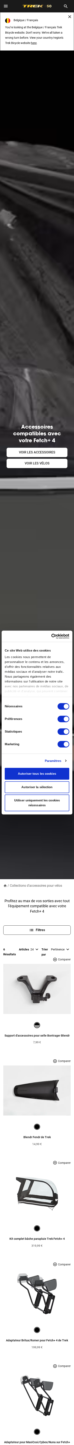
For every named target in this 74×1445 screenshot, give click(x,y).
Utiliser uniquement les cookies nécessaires (37, 803)
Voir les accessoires (37, 452)
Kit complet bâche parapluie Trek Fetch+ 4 (37, 1238)
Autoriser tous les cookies (37, 773)
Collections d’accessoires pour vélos (36, 886)
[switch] (63, 719)
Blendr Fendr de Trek (37, 1137)
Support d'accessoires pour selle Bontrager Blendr (37, 1035)
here (34, 43)
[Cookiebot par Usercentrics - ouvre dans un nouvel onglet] (52, 636)
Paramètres (53, 761)
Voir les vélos (37, 463)
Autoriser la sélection (36, 787)
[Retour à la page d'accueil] (5, 885)
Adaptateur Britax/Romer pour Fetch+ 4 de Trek (37, 1340)
